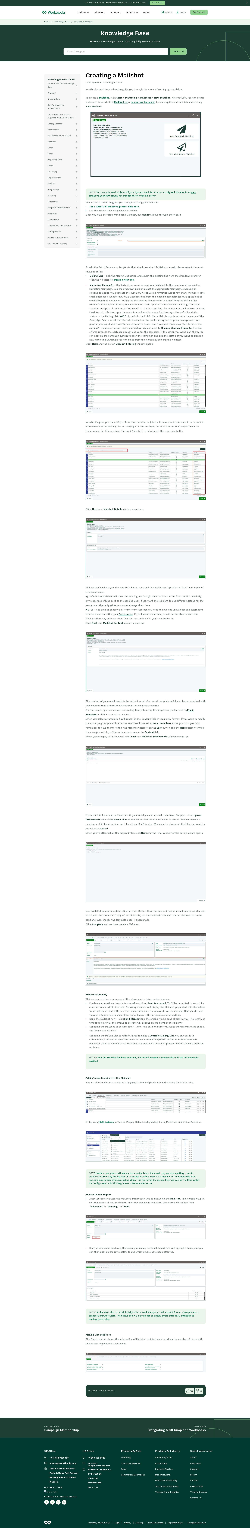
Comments (53, 201)
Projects (51, 183)
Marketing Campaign (143, 102)
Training (52, 93)
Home (47, 22)
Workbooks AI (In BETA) (59, 135)
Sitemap (139, 1523)
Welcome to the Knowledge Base (61, 85)
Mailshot (104, 97)
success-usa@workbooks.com (99, 1464)
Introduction (54, 99)
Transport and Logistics (167, 1492)
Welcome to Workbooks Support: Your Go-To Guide (61, 116)
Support (194, 1469)
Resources (195, 1463)
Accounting (161, 1463)
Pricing (146, 12)
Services (115, 12)
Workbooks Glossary (57, 243)
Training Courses (198, 1492)
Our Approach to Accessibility (56, 107)
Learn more (157, 3)
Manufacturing (162, 1475)
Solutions (98, 12)
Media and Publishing (166, 1481)
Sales (123, 1469)
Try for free (199, 12)
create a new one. (124, 279)
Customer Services (130, 1463)
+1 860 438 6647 (96, 1458)
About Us (131, 12)
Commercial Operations (133, 1475)
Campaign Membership (61, 1430)
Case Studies (196, 1486)
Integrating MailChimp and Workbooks (177, 1430)
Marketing (126, 1458)
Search (177, 51)
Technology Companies (166, 1486)
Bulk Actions (106, 1122)
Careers (194, 1481)
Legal (117, 1523)
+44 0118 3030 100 (59, 1458)
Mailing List (121, 102)
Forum (193, 1475)
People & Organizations (59, 207)
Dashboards (53, 219)
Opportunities (54, 177)
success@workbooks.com (63, 1463)
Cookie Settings (155, 1523)
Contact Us (195, 1498)
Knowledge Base (62, 22)
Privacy (127, 1523)
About (193, 1458)
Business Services (164, 1469)
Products (82, 12)
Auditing (52, 195)
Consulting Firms (164, 1458)
